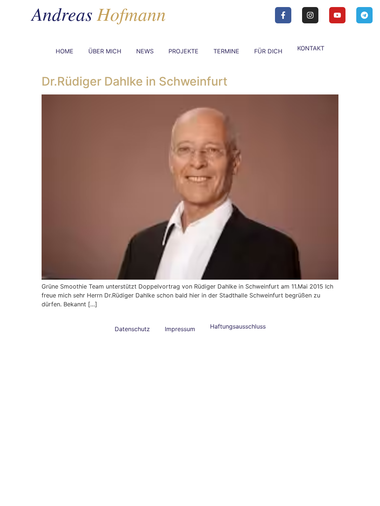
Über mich (104, 51)
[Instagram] (310, 15)
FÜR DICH (268, 51)
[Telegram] (364, 15)
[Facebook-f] (283, 15)
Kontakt (310, 48)
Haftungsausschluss (238, 326)
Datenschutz (132, 329)
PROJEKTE (183, 51)
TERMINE (226, 51)
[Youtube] (337, 15)
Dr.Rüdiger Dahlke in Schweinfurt (134, 81)
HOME (64, 51)
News (145, 51)
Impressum (180, 329)
